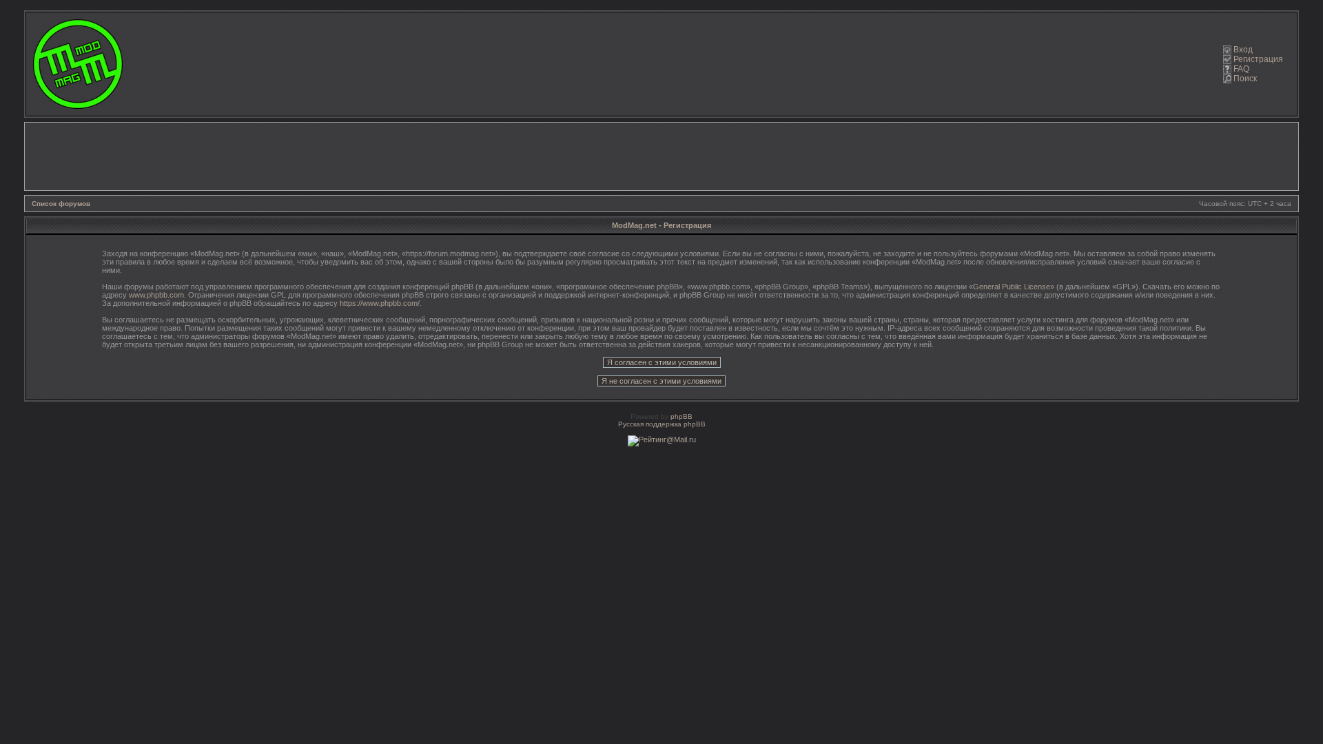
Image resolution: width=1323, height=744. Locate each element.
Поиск (1245, 78)
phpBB (681, 416)
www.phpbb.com (156, 295)
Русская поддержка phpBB (662, 424)
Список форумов (61, 203)
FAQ (1241, 69)
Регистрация (1258, 59)
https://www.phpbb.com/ (380, 303)
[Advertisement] (661, 156)
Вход (1243, 49)
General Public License (1011, 286)
